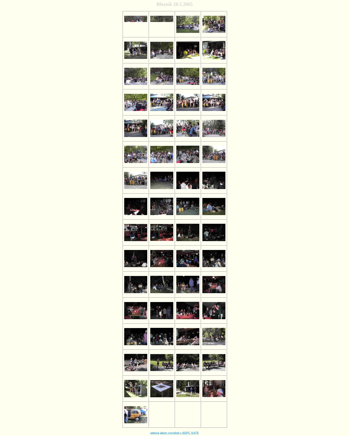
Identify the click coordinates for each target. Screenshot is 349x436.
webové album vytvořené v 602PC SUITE (174, 432)
